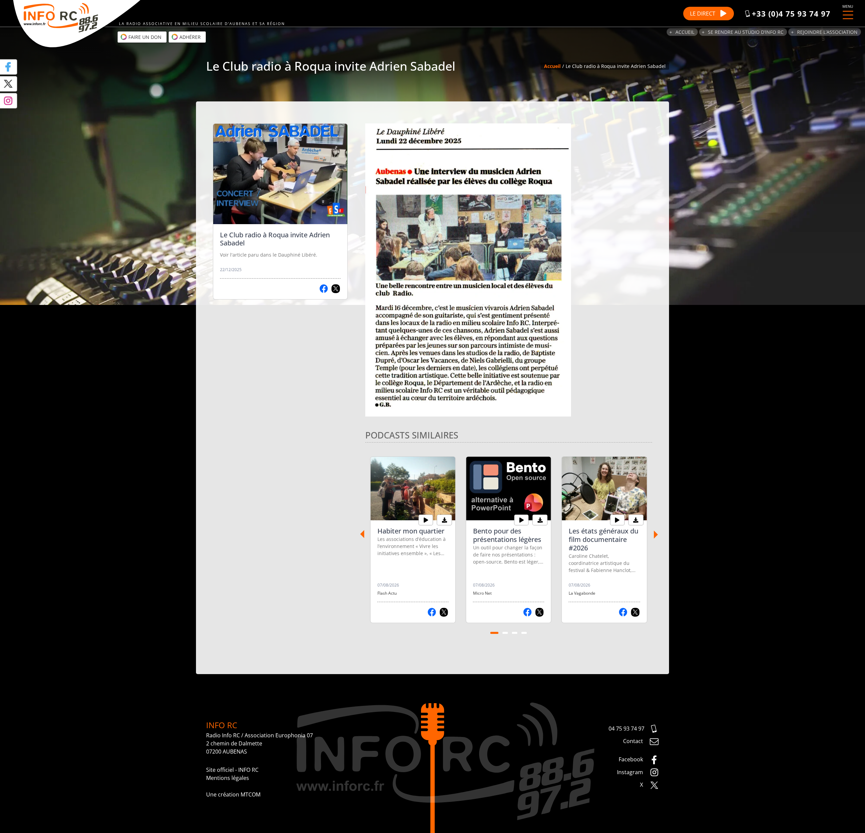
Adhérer (189, 37)
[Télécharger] (444, 520)
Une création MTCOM (233, 794)
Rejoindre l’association (827, 32)
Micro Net (482, 593)
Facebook (631, 759)
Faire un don (144, 37)
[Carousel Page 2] (505, 633)
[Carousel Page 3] (514, 633)
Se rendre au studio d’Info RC (746, 32)
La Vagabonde (582, 593)
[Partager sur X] (335, 288)
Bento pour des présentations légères (507, 535)
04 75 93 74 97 (626, 728)
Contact (633, 741)
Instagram (630, 772)
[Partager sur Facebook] (324, 288)
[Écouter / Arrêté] (426, 520)
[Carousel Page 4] (524, 633)
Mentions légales (227, 778)
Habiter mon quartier (410, 531)
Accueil (684, 32)
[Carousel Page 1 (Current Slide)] (494, 633)
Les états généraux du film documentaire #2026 (603, 539)
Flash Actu (387, 593)
